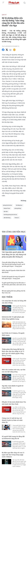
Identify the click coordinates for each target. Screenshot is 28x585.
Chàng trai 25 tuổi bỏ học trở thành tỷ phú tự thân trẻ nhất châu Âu (12, 420)
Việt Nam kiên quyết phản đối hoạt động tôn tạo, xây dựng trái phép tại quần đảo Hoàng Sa (14, 254)
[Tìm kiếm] (25, 3)
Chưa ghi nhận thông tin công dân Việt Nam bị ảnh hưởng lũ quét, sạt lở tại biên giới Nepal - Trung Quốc (13, 264)
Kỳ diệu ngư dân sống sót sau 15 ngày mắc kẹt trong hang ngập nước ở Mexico (13, 455)
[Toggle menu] (3, 2)
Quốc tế (4, 14)
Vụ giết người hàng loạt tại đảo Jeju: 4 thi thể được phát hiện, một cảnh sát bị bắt (14, 284)
